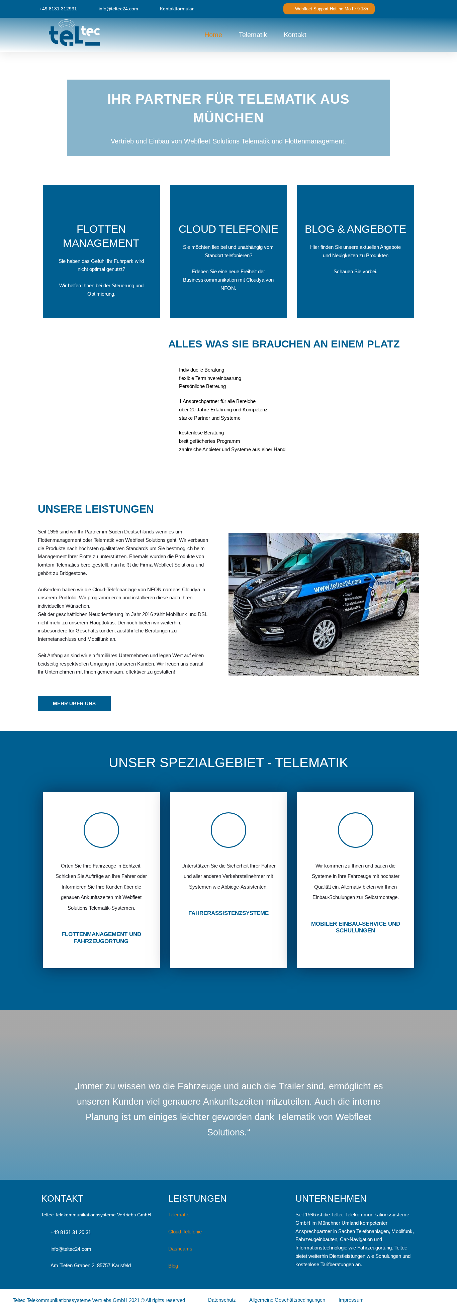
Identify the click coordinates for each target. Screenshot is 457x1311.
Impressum (351, 1300)
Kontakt (295, 34)
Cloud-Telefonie (185, 1231)
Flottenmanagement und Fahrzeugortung (101, 937)
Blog (173, 1266)
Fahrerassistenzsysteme (228, 913)
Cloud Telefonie (228, 229)
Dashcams (180, 1248)
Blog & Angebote (355, 229)
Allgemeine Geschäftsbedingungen (287, 1300)
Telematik (253, 34)
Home (213, 34)
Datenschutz (222, 1300)
